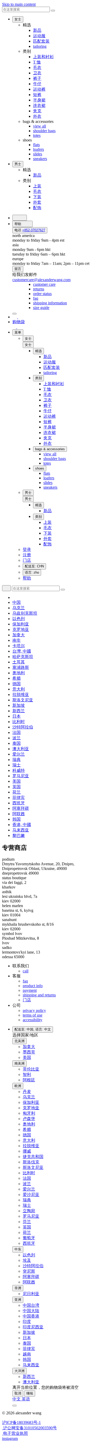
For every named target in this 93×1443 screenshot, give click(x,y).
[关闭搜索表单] (53, 10)
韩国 (16, 819)
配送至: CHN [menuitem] (34, 566)
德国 (16, 683)
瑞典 (16, 759)
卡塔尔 (18, 646)
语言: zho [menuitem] (32, 572)
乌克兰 (18, 608)
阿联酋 (18, 814)
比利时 (18, 721)
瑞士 (16, 765)
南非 (16, 640)
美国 (16, 781)
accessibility (32, 1020)
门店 (27, 1000)
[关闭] (14, 313)
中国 (16, 602)
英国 (16, 786)
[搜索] (19, 218)
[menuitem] (44, 284)
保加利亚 (20, 624)
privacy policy (34, 1010)
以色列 (18, 618)
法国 (16, 732)
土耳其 (18, 662)
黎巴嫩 (18, 835)
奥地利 (18, 673)
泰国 (16, 743)
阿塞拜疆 (20, 808)
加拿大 (18, 635)
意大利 (18, 689)
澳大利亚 (20, 749)
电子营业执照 (15, 1433)
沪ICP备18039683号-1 (21, 1422)
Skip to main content (19, 4)
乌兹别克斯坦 (24, 613)
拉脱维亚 (20, 694)
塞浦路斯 (20, 667)
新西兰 (18, 711)
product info (33, 986)
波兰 (16, 738)
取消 (17, 1393)
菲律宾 (18, 797)
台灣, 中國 (21, 651)
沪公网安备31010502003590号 (29, 1428)
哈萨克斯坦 (22, 656)
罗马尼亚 (20, 776)
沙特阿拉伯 (22, 727)
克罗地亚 (20, 629)
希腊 (16, 678)
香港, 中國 (21, 824)
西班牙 (18, 803)
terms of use (32, 1015)
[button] (28, 345)
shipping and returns (39, 995)
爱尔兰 (18, 754)
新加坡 (18, 705)
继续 (29, 1393)
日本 (16, 716)
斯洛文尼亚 (22, 700)
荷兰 (16, 792)
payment (30, 990)
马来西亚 (20, 830)
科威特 (18, 770)
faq (25, 981)
